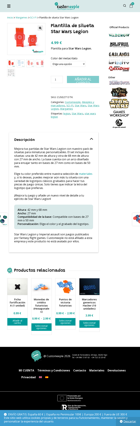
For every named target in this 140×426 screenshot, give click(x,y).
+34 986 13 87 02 (82, 357)
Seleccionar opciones (41, 327)
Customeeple (73, 102)
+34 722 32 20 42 (98, 357)
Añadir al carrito (83, 80)
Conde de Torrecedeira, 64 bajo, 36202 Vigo (89, 355)
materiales (85, 174)
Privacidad (28, 377)
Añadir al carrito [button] (17, 322)
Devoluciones (117, 370)
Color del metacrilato (64, 58)
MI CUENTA (26, 370)
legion (66, 113)
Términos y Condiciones (53, 370)
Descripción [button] (24, 139)
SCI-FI (33, 17)
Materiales (96, 370)
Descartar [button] (129, 421)
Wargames (21, 17)
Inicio (10, 17)
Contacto (79, 370)
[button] (40, 28)
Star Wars (80, 105)
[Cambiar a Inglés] (40, 377)
